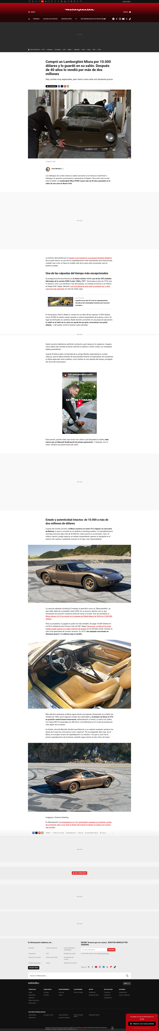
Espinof (61, 995)
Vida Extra (46, 995)
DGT (43, 49)
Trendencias (107, 992)
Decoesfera (107, 995)
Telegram (113, 19)
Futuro (48, 963)
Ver (80, 873)
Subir (125, 983)
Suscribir (111, 949)
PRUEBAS (36, 19)
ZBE (64, 49)
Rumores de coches (35, 957)
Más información (81, 1029)
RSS (107, 966)
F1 (76, 19)
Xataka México (32, 1015)
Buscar (127, 975)
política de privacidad (103, 953)
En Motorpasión (79, 298)
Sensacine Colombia (64, 1017)
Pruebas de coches (70, 953)
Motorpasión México (94, 1015)
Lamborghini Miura (92, 833)
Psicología (57, 49)
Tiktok (130, 19)
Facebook (117, 19)
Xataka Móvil (32, 995)
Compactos (32, 953)
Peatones (49, 49)
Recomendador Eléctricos (91, 19)
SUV (47, 953)
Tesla (99, 49)
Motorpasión (79, 9)
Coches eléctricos (51, 948)
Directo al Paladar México (78, 1015)
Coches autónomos (35, 963)
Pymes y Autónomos (124, 995)
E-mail (68, 86)
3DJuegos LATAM (48, 1015)
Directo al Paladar (78, 992)
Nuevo (125, 12)
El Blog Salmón (123, 992)
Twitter (127, 19)
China (88, 49)
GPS (94, 49)
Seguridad (76, 49)
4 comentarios (52, 86)
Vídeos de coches (58, 833)
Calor (83, 49)
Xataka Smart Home (34, 1000)
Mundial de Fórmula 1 (70, 963)
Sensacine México (63, 1015)
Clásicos (80, 833)
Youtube (123, 19)
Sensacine (61, 992)
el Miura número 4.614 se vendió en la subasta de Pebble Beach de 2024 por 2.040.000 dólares (79, 616)
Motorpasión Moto (93, 995)
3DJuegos (46, 992)
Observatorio (66, 19)
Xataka (30, 992)
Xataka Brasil (32, 1017)
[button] (57, 168)
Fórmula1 (31, 948)
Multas (69, 49)
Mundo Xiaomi (32, 1003)
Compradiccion (108, 997)
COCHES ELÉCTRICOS (50, 19)
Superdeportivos (71, 833)
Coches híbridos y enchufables (69, 949)
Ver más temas (33, 967)
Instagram (120, 19)
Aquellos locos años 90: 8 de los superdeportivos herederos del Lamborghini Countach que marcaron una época (92, 303)
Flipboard (65, 86)
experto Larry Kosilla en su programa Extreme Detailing (90, 258)
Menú (33, 12)
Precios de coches (52, 957)
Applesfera (31, 997)
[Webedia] (33, 983)
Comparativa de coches (69, 958)
